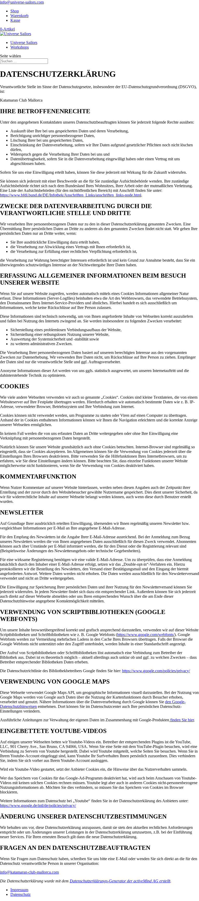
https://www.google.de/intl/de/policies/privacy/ (38, 805)
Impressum (19, 890)
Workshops (19, 47)
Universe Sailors (23, 42)
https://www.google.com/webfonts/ (145, 634)
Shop (14, 11)
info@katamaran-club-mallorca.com (29, 872)
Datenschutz (20, 894)
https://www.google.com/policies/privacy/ (156, 671)
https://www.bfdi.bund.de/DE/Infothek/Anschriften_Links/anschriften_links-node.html (70, 195)
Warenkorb (19, 15)
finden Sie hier (181, 720)
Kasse (15, 20)
